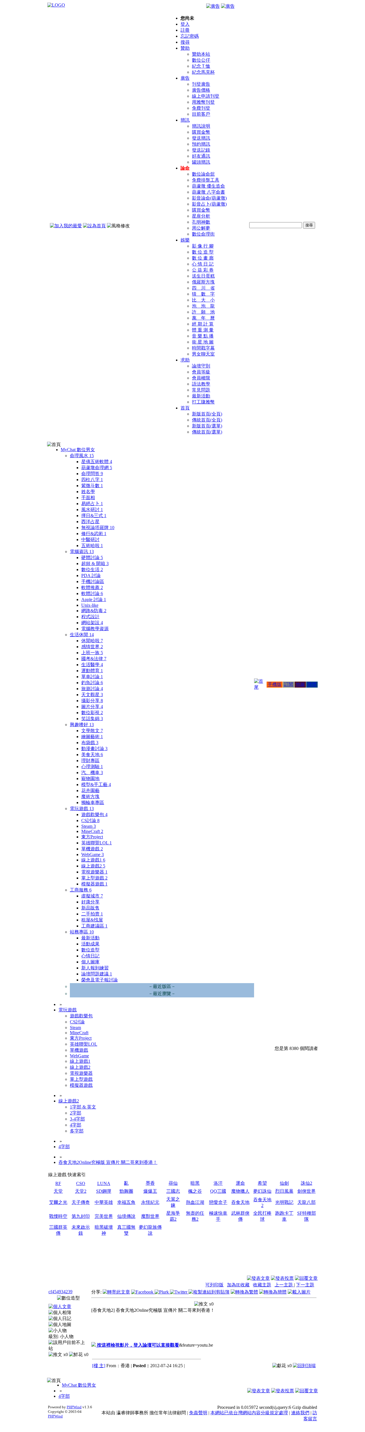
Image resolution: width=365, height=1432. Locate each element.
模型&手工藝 (96, 784)
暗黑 (195, 1183)
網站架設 (92, 622)
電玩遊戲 (82, 808)
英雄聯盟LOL (96, 842)
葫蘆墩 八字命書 (208, 192)
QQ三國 (218, 1191)
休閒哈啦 (92, 640)
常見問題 (201, 389)
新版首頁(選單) (207, 425)
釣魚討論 (92, 682)
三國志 (173, 1191)
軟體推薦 (92, 587)
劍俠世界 (306, 1191)
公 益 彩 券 (203, 270)
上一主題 (284, 1284)
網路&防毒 (93, 610)
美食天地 (92, 754)
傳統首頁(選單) (207, 431)
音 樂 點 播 (203, 336)
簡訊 (185, 120)
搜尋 (185, 42)
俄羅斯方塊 (203, 282)
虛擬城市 (92, 895)
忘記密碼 (190, 36)
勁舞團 (126, 1191)
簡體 (312, 684)
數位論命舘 (203, 174)
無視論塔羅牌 (97, 527)
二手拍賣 (92, 913)
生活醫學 (92, 664)
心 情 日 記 (203, 264)
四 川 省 (203, 288)
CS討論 (90, 820)
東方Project (92, 836)
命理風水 (82, 455)
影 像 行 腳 (203, 246)
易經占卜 (92, 503)
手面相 (88, 497)
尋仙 (173, 1183)
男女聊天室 (203, 354)
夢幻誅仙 (262, 1191)
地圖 (300, 684)
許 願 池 (203, 312)
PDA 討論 (91, 575)
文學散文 (92, 730)
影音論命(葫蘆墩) (209, 198)
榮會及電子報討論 (99, 979)
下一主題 (305, 1284)
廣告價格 (201, 90)
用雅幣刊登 (203, 102)
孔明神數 (201, 222)
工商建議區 (94, 925)
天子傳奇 (81, 1202)
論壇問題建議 (96, 973)
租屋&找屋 (92, 919)
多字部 (77, 1130)
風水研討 (92, 509)
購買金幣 (201, 132)
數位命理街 (203, 234)
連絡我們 (300, 1412)
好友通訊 (201, 156)
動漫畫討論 (94, 748)
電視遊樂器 (94, 871)
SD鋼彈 (103, 1191)
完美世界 (104, 1216)
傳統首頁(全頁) (207, 419)
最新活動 (201, 395)
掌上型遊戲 (94, 877)
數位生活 (92, 569)
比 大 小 (203, 300)
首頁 (185, 407)
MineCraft (92, 831)
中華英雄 (104, 1202)
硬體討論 (92, 557)
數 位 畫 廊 (203, 258)
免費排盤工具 (205, 180)
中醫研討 (90, 539)
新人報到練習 (95, 967)
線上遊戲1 (93, 859)
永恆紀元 (150, 1202)
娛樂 (185, 240)
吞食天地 (240, 1202)
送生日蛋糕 (203, 276)
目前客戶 (201, 114)
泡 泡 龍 (203, 306)
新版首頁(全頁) (207, 413)
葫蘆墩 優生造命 (208, 186)
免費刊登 (201, 108)
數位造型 (90, 949)
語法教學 (201, 383)
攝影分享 (92, 700)
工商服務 (81, 889)
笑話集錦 (92, 718)
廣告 (185, 78)
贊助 (185, 48)
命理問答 (92, 473)
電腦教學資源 (95, 628)
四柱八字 (92, 479)
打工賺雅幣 (203, 401)
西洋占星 (90, 521)
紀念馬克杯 (203, 72)
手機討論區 (92, 581)
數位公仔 (201, 60)
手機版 (274, 684)
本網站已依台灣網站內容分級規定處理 (249, 1412)
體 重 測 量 (203, 330)
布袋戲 (89, 742)
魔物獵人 (240, 1191)
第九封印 (81, 1216)
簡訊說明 (201, 126)
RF (58, 1183)
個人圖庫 (90, 961)
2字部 (75, 1112)
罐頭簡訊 (201, 162)
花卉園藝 (90, 790)
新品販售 (90, 907)
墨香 (150, 1183)
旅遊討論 (92, 688)
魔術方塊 (90, 796)
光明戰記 (284, 1202)
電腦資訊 (82, 551)
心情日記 (90, 955)
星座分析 (201, 216)
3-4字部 (77, 1118)
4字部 (75, 1124)
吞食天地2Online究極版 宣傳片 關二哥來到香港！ (107, 1162)
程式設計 (90, 616)
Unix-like (89, 605)
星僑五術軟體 (96, 461)
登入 (185, 24)
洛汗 (218, 1183)
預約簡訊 (201, 144)
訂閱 (288, 684)
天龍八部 (306, 1202)
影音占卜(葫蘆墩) (209, 204)
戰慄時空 (58, 1216)
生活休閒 (82, 634)
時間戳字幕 (203, 348)
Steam (88, 826)
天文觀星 (92, 694)
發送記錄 (201, 150)
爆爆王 (150, 1191)
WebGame (92, 854)
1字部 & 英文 (83, 1106)
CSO (80, 1183)
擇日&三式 (93, 515)
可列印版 (214, 1284)
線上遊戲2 (93, 865)
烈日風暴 (284, 1191)
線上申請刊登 (205, 96)
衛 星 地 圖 (203, 342)
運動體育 (92, 670)
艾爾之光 (58, 1202)
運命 (240, 1183)
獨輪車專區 (92, 802)
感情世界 (92, 646)
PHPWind (74, 1407)
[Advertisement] (287, 1261)
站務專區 (82, 931)
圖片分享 (92, 706)
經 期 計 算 (203, 324)
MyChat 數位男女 (78, 449)
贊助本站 (201, 54)
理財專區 (90, 760)
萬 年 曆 (203, 318)
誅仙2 (306, 1183)
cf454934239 (60, 1291)
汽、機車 (92, 772)
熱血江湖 (195, 1202)
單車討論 (92, 676)
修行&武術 (93, 533)
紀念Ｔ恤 (201, 66)
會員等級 (201, 371)
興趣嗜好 (82, 724)
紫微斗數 (92, 485)
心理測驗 (92, 766)
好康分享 (90, 901)
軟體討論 (92, 593)
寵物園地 (90, 778)
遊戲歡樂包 (94, 814)
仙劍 (284, 1183)
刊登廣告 (201, 84)
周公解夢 (201, 228)
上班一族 (92, 652)
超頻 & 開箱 (95, 563)
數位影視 (92, 712)
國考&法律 (93, 658)
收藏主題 (262, 1284)
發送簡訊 (201, 138)
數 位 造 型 (203, 252)
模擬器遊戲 (94, 883)
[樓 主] (98, 1365)
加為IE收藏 (238, 1284)
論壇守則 (201, 365)
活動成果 (90, 943)
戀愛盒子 (218, 1202)
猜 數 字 (203, 294)
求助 (185, 360)
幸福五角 (126, 1202)
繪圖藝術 (92, 736)
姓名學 (88, 491)
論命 (185, 168)
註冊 (185, 30)
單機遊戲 (92, 848)
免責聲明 (198, 1412)
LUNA (103, 1183)
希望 (262, 1183)
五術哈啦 (92, 545)
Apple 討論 (93, 599)
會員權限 (201, 377)
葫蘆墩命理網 (96, 467)
